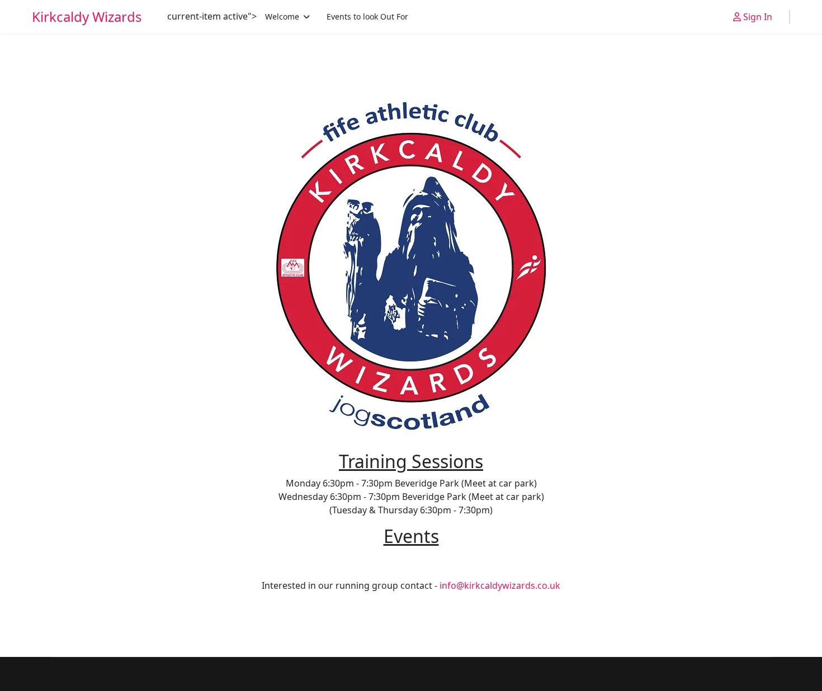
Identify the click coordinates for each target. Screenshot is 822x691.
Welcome (282, 16)
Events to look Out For (367, 16)
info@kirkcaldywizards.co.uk (500, 585)
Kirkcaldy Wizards (87, 16)
